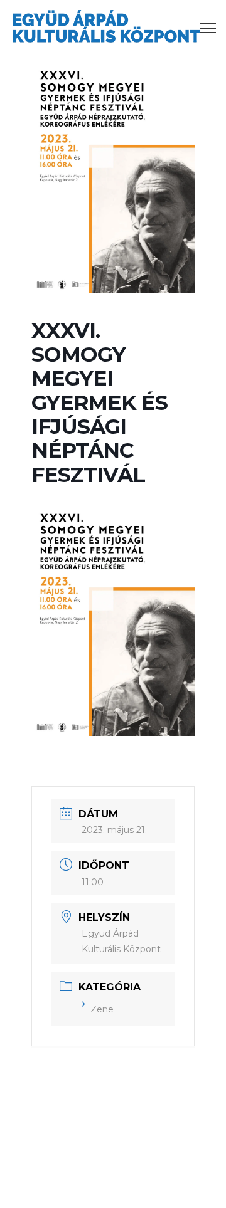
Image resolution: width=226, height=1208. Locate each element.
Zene (102, 1009)
